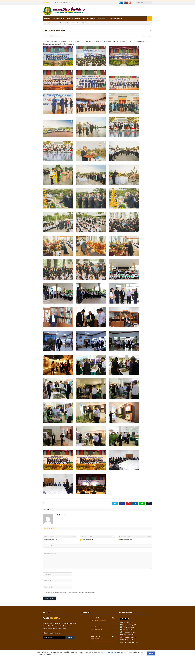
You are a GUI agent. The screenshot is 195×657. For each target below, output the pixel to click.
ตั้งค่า (55, 654)
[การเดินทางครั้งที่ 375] (97, 535)
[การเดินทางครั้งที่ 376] (60, 535)
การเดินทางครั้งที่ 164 (125, 540)
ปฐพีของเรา (58, 2)
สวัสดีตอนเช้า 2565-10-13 (98, 620)
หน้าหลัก (47, 19)
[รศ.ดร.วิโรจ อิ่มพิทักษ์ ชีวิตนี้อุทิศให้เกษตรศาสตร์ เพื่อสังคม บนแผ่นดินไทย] (64, 10)
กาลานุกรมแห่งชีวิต (89, 19)
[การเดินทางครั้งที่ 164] (135, 535)
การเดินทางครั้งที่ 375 (88, 540)
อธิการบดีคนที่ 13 (58, 19)
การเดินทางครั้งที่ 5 (96, 630)
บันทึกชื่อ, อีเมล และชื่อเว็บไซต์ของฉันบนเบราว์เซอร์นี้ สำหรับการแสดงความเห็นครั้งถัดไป (70, 593)
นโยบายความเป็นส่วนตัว (112, 653)
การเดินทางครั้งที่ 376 (50, 540)
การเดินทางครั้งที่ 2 (96, 639)
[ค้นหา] (149, 18)
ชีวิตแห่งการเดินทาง (73, 19)
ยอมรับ (151, 653)
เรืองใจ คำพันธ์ (48, 36)
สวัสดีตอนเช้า (102, 19)
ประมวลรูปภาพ (115, 19)
